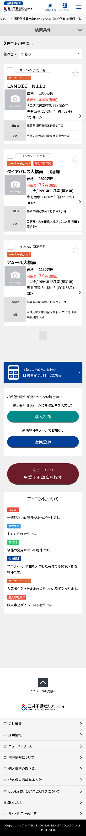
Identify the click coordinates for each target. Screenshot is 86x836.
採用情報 (14, 734)
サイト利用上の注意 (22, 813)
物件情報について (20, 757)
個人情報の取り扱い (22, 768)
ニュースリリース (19, 746)
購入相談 (43, 416)
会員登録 (43, 442)
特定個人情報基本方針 (24, 779)
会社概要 (14, 723)
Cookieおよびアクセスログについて (33, 791)
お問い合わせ (13, 802)
